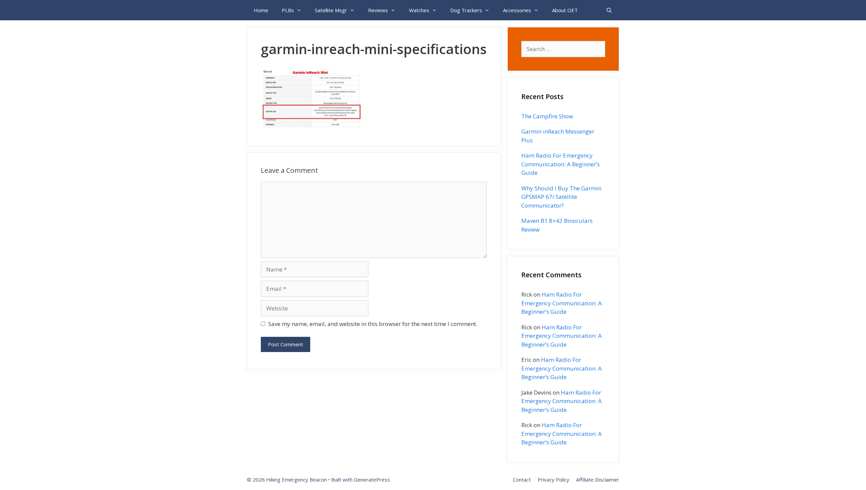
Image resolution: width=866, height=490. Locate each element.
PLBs (288, 10)
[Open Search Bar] (609, 10)
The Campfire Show (547, 116)
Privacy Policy (553, 479)
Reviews (378, 10)
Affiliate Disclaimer (597, 479)
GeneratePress (372, 479)
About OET (565, 10)
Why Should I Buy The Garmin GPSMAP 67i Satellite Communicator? (561, 196)
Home (261, 10)
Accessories (517, 10)
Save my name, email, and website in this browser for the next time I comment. (372, 324)
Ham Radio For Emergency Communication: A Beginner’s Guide (560, 164)
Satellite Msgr (331, 10)
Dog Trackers (466, 10)
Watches (419, 10)
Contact (522, 479)
